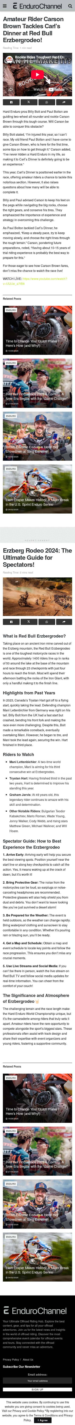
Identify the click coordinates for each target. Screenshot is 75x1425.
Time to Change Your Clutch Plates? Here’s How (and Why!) (32, 343)
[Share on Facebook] (11, 102)
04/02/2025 (13, 509)
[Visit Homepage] (37, 6)
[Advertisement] (37, 531)
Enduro (11, 310)
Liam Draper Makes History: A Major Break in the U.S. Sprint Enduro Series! (37, 501)
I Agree (43, 1420)
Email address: (37, 1374)
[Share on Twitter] (29, 102)
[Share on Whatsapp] (46, 102)
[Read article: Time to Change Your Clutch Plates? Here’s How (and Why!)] (37, 330)
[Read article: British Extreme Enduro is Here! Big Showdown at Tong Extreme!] (37, 436)
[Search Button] (70, 5)
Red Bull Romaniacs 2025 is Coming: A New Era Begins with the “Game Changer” (37, 396)
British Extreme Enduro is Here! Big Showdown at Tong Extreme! (32, 449)
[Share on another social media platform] (64, 102)
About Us (28, 1359)
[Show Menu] (5, 5)
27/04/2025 (13, 403)
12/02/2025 (13, 456)
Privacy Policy (11, 1359)
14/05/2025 (13, 350)
